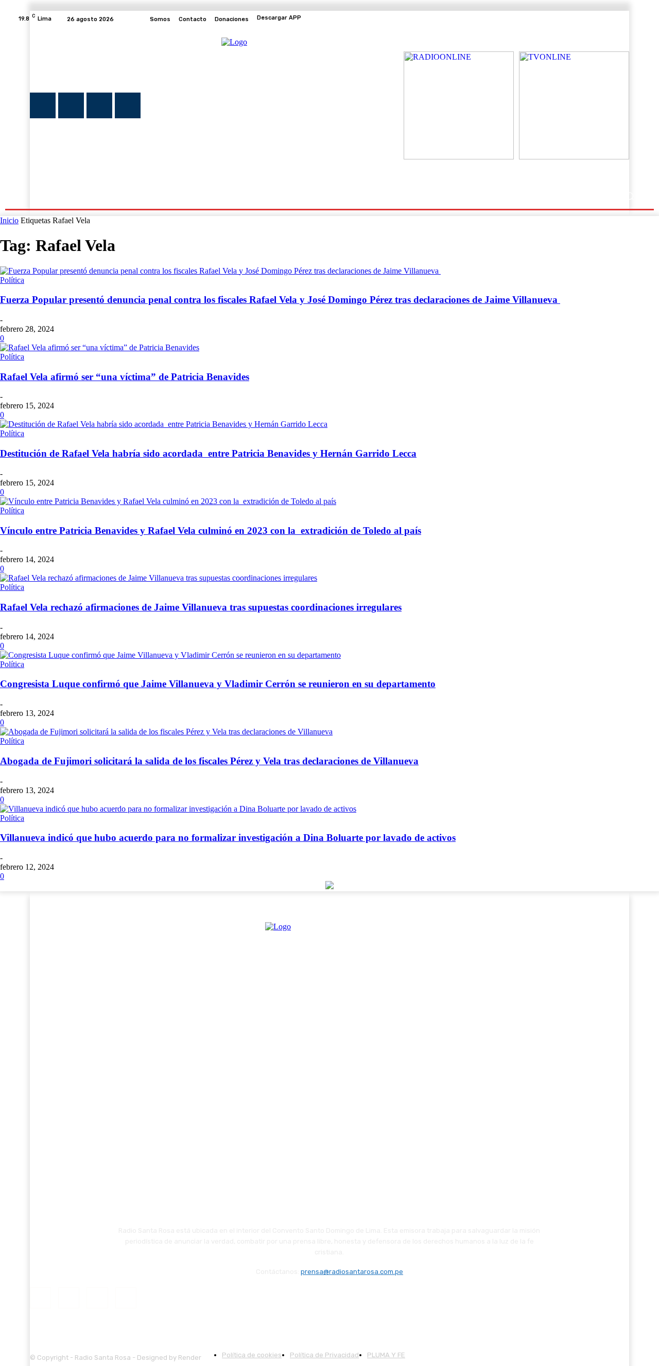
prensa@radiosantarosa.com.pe (352, 1271)
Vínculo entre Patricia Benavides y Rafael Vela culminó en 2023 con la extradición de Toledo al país (210, 530)
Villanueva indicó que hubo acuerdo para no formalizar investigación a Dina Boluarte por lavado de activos (228, 837)
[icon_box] (329, 19)
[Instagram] (598, 19)
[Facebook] (586, 19)
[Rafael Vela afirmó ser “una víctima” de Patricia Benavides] (99, 347)
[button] (629, 196)
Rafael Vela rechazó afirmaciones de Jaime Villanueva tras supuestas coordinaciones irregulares (201, 607)
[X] (610, 19)
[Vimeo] (623, 19)
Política (12, 280)
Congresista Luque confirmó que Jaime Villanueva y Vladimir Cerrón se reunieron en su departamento (218, 683)
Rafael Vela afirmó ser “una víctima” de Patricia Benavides (124, 376)
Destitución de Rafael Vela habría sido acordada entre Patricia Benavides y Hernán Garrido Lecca (208, 453)
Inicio (9, 220)
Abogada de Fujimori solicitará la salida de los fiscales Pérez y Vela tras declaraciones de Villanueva (209, 761)
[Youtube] (635, 19)
